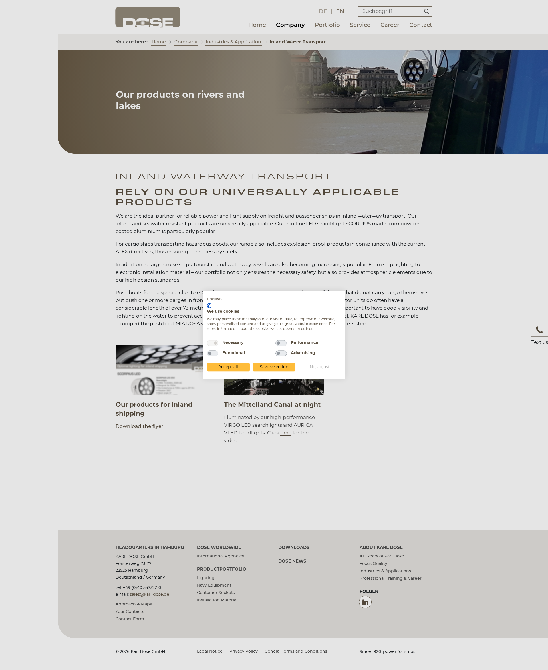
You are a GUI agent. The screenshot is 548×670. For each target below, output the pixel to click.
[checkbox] (212, 343)
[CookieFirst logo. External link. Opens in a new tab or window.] (209, 305)
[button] (217, 299)
